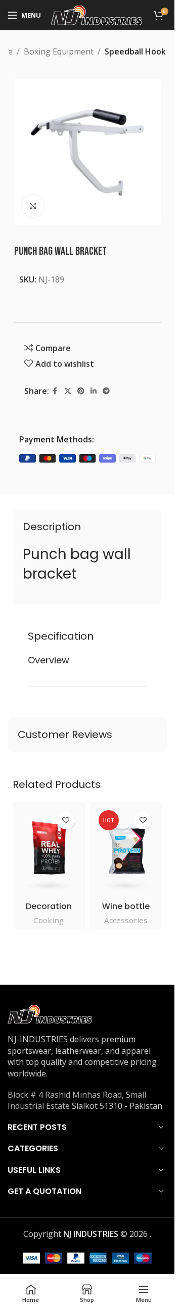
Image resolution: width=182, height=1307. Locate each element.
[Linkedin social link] (93, 391)
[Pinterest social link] (80, 391)
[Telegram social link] (106, 391)
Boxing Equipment (59, 51)
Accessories (126, 920)
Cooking (48, 920)
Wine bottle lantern (126, 911)
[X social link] (67, 391)
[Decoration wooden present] (49, 851)
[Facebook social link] (55, 391)
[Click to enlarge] (33, 206)
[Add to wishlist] (66, 820)
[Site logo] (96, 14)
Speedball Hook (135, 51)
